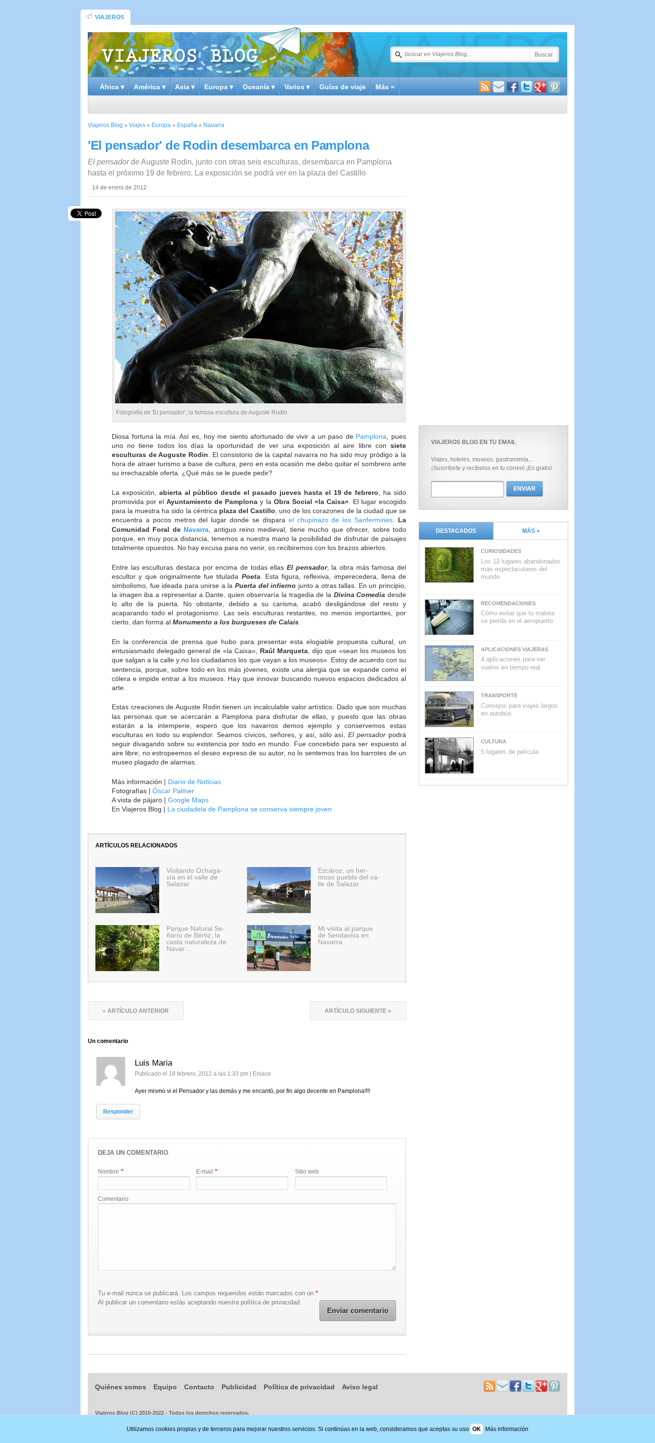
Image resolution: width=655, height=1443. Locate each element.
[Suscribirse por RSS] (485, 88)
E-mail (204, 1171)
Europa (161, 125)
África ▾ (112, 87)
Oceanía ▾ (259, 87)
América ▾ (149, 87)
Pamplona (371, 436)
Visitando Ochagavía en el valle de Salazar (194, 877)
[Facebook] (512, 88)
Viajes (137, 125)
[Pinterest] (554, 88)
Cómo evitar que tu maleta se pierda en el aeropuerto (517, 617)
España (187, 125)
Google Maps (188, 800)
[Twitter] (526, 88)
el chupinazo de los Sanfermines (341, 520)
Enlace (262, 1073)
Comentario (113, 1199)
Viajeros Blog (105, 125)
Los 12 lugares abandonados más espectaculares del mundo (521, 569)
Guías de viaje (342, 87)
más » (531, 531)
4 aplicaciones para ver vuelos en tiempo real (513, 663)
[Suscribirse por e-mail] (498, 88)
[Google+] (540, 88)
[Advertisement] (490, 267)
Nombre (108, 1171)
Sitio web (307, 1171)
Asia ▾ (185, 87)
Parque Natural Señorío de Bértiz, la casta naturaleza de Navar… (196, 938)
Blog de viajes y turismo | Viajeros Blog (201, 50)
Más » (385, 87)
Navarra (213, 125)
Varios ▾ (297, 87)
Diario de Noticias (194, 782)
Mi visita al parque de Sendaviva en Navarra (345, 935)
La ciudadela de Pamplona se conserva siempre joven (249, 809)
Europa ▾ (218, 87)
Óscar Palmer (173, 791)
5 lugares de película (509, 751)
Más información (506, 1429)
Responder (118, 1111)
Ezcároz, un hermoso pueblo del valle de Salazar (349, 877)
